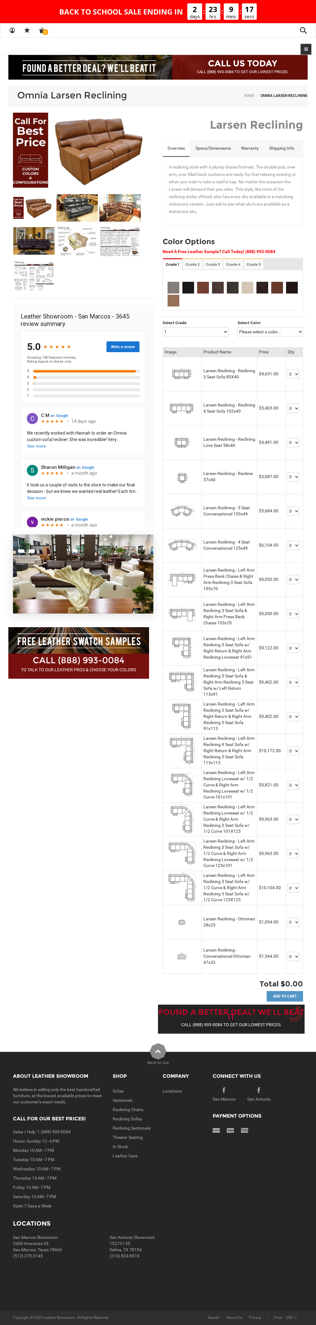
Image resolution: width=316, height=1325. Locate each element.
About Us (234, 1317)
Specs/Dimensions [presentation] (213, 148)
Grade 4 (233, 264)
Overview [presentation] (176, 148)
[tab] (176, 149)
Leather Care (125, 1155)
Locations (172, 1091)
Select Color (249, 322)
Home (249, 96)
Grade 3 (213, 264)
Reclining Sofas (127, 1118)
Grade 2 (192, 264)
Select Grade (174, 322)
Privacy (255, 1317)
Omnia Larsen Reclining (72, 95)
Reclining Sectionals (132, 1128)
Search (213, 1317)
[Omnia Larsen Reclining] (83, 150)
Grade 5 (254, 264)
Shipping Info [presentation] (281, 148)
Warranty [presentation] (250, 148)
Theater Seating (128, 1137)
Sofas (118, 1091)
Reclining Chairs (128, 1109)
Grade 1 (172, 264)
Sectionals (122, 1100)
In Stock (120, 1146)
